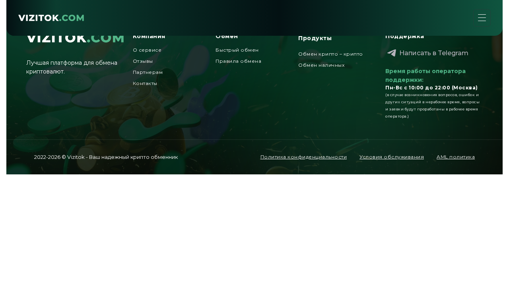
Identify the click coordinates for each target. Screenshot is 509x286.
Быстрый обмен (237, 50)
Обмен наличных (321, 65)
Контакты (145, 83)
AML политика (456, 157)
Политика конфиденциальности (303, 157)
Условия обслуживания (391, 157)
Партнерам (148, 72)
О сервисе (147, 50)
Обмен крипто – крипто (330, 54)
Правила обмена (238, 61)
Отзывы (143, 61)
